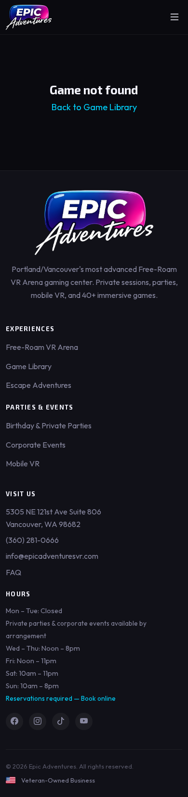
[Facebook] (14, 721)
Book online (98, 698)
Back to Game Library (94, 107)
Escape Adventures (38, 385)
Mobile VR (23, 463)
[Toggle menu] (174, 17)
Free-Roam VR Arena (42, 347)
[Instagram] (37, 721)
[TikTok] (60, 721)
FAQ (13, 572)
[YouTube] (84, 721)
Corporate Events (36, 445)
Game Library (29, 366)
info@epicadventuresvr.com (52, 556)
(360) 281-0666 (32, 540)
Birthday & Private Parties (49, 425)
